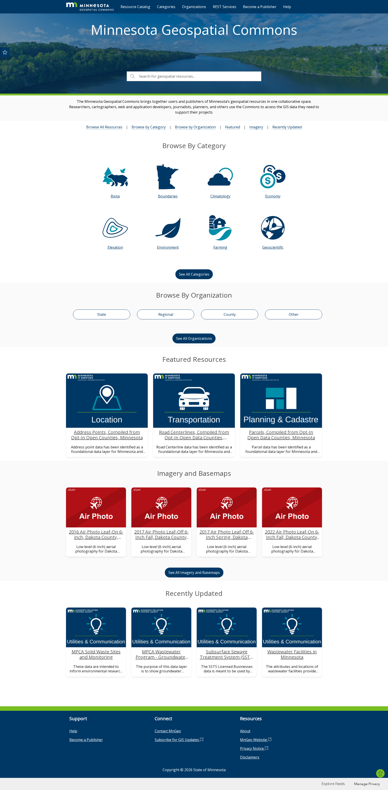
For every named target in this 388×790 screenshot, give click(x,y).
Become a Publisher (259, 6)
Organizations (194, 6)
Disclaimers (249, 757)
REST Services (224, 6)
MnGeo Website (254, 739)
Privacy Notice (252, 748)
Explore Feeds (333, 783)
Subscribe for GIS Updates (177, 739)
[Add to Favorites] (5, 52)
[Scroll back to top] (380, 773)
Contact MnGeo (168, 731)
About (245, 731)
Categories (166, 6)
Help (287, 6)
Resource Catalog (135, 6)
